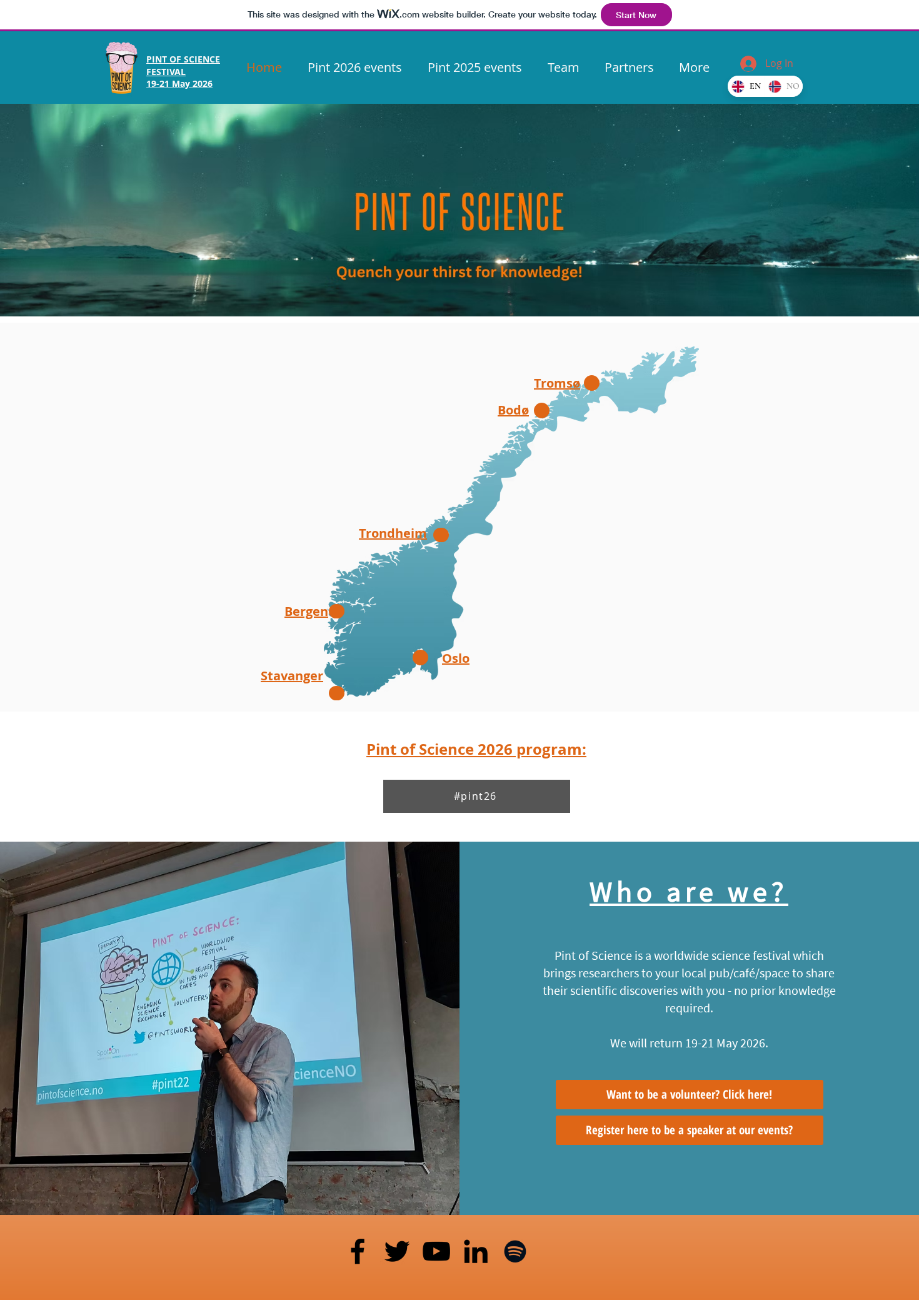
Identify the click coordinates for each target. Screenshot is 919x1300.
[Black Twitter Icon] (397, 1251)
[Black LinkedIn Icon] (476, 1251)
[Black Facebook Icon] (357, 1251)
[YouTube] (436, 1251)
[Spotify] (515, 1251)
